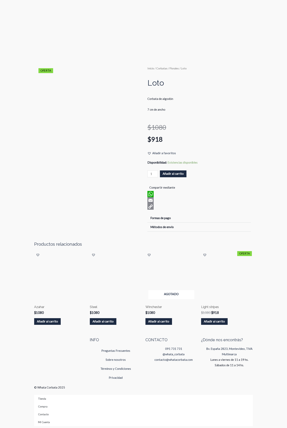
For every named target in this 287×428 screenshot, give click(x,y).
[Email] (199, 200)
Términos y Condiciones (115, 368)
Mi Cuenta (44, 422)
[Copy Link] (199, 206)
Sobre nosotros (116, 359)
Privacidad (116, 377)
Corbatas (162, 68)
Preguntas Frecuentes (115, 350)
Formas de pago (160, 218)
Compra (42, 406)
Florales (174, 68)
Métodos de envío (162, 227)
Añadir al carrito (173, 173)
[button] (161, 153)
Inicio (150, 68)
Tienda (42, 398)
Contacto (43, 414)
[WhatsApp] (199, 194)
